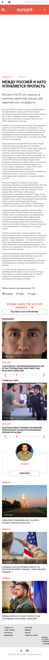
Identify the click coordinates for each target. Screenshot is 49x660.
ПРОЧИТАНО (8, 633)
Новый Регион (20, 121)
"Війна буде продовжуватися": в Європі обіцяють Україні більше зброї (20, 521)
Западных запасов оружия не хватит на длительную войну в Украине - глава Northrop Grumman (24, 569)
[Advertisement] (24, 47)
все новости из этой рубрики (24, 312)
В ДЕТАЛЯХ (28, 628)
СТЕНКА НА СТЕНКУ (31, 635)
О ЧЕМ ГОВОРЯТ (9, 630)
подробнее (24, 473)
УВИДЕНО (28, 630)
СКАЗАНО (28, 633)
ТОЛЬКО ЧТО (8, 628)
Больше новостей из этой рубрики (24, 305)
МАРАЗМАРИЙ (8, 635)
